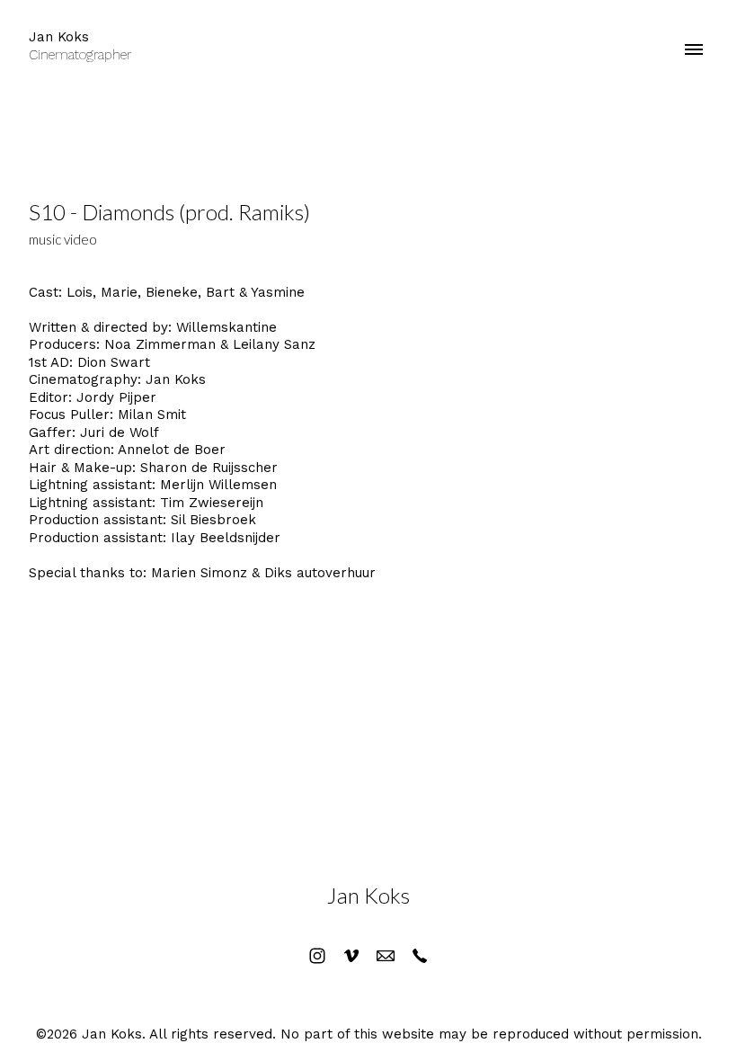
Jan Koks (368, 895)
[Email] (385, 955)
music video (63, 239)
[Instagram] (317, 955)
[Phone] (419, 955)
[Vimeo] (351, 955)
